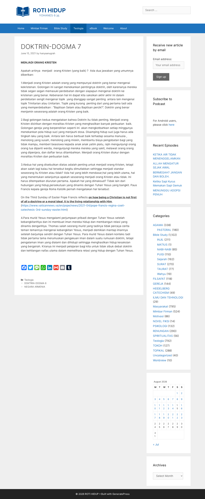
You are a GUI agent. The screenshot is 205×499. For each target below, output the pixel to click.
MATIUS (162, 244)
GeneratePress (121, 493)
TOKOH (157, 345)
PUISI (160, 254)
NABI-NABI (164, 249)
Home (21, 28)
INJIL (160, 239)
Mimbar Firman (39, 28)
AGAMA (158, 225)
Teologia (78, 28)
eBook (93, 28)
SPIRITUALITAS (163, 335)
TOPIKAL (158, 350)
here (171, 124)
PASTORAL (164, 229)
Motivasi (158, 316)
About (123, 28)
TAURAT (162, 269)
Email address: (162, 59)
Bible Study (60, 28)
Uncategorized (162, 355)
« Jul (156, 444)
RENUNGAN (161, 331)
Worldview (159, 360)
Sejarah (162, 259)
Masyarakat (160, 306)
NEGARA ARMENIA (34, 286)
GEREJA (158, 283)
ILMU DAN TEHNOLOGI (168, 297)
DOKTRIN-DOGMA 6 (35, 283)
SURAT (161, 264)
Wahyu (161, 274)
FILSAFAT (159, 278)
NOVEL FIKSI (161, 321)
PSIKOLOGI (160, 326)
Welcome (108, 28)
